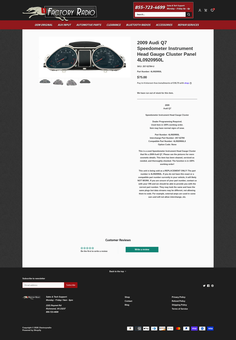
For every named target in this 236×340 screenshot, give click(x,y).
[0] (212, 10)
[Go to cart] (205, 10)
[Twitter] (204, 285)
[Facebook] (208, 285)
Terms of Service (180, 309)
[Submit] (189, 14)
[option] (85, 57)
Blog (127, 305)
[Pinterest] (212, 285)
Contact (128, 301)
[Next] (126, 57)
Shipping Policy (179, 305)
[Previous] (43, 57)
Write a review (142, 249)
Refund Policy (178, 301)
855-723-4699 (150, 7)
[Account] (200, 10)
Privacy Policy (178, 297)
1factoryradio (45, 328)
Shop (127, 297)
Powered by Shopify (31, 330)
